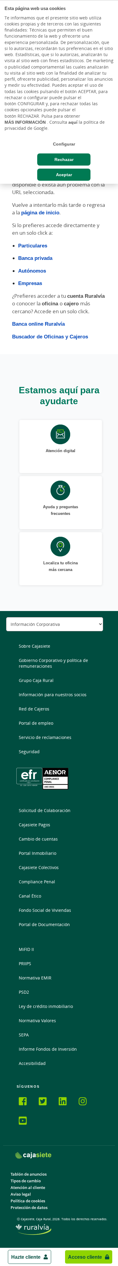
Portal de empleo (36, 723)
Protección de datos (29, 1207)
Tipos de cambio (26, 1181)
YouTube (26, 1121)
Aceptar (64, 174)
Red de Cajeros (34, 709)
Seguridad (29, 751)
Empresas (30, 283)
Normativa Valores (37, 1020)
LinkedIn (66, 1102)
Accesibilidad (32, 1063)
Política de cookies (28, 1201)
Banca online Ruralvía (38, 323)
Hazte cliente (26, 1257)
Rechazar (64, 159)
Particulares (32, 245)
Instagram (86, 1102)
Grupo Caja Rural (36, 680)
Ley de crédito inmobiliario (46, 1006)
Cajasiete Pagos (34, 825)
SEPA (24, 1035)
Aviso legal (21, 1194)
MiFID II (26, 949)
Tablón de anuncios (29, 1174)
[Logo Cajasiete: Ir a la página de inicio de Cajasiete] (33, 1155)
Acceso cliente (85, 1257)
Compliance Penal (37, 882)
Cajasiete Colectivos (39, 867)
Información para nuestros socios (53, 694)
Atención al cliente (28, 1187)
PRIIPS (25, 963)
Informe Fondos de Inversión (48, 1049)
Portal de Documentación (44, 924)
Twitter (46, 1102)
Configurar (64, 144)
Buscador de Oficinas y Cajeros (50, 336)
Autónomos (32, 270)
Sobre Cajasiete (34, 646)
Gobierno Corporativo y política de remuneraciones (53, 663)
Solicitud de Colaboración (44, 810)
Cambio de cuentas (38, 839)
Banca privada (35, 257)
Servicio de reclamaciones (45, 737)
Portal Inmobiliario (37, 853)
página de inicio (40, 212)
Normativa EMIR (35, 978)
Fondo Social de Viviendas (45, 910)
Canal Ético (30, 896)
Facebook (26, 1102)
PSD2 (24, 992)
